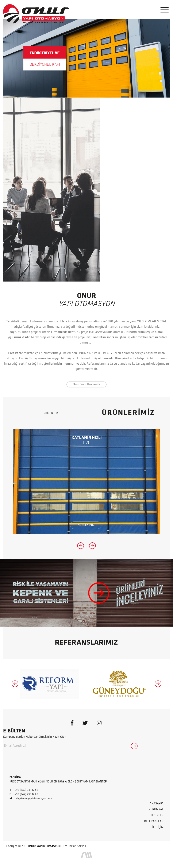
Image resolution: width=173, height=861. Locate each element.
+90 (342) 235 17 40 (26, 790)
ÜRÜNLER (157, 815)
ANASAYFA (157, 803)
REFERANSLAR (154, 821)
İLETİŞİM (158, 827)
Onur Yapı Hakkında (86, 384)
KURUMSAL (156, 809)
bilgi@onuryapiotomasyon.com (33, 798)
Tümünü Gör (50, 413)
